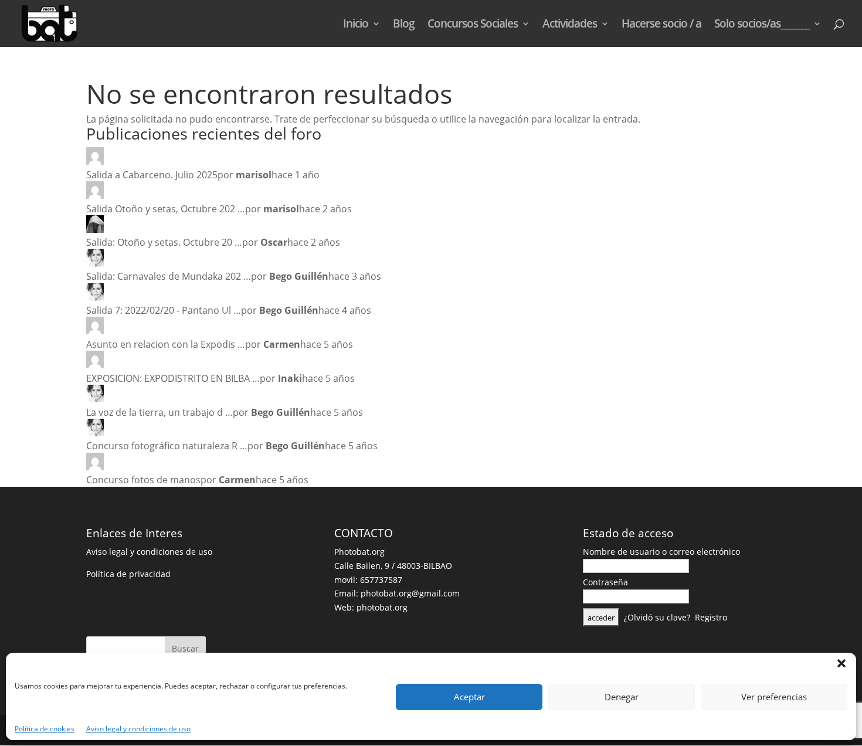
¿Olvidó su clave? (657, 617)
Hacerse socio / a (661, 25)
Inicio (355, 25)
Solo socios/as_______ (761, 25)
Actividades (569, 25)
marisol (254, 174)
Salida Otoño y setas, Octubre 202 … (165, 208)
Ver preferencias (774, 697)
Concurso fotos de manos (143, 479)
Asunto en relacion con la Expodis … (165, 344)
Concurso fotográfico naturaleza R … (166, 445)
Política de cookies (44, 729)
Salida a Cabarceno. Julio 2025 (152, 174)
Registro (711, 617)
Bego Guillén (298, 276)
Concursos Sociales (472, 25)
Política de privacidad (128, 573)
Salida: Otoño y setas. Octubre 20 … (164, 242)
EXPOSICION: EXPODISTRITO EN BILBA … (173, 378)
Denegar (622, 697)
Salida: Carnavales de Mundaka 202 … (168, 276)
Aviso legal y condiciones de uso (138, 729)
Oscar (273, 242)
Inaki (290, 378)
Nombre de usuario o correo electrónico (661, 551)
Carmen (281, 344)
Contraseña (605, 582)
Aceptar (469, 697)
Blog (404, 25)
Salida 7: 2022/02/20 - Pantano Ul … (163, 310)
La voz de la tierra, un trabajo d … (159, 412)
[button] (841, 663)
